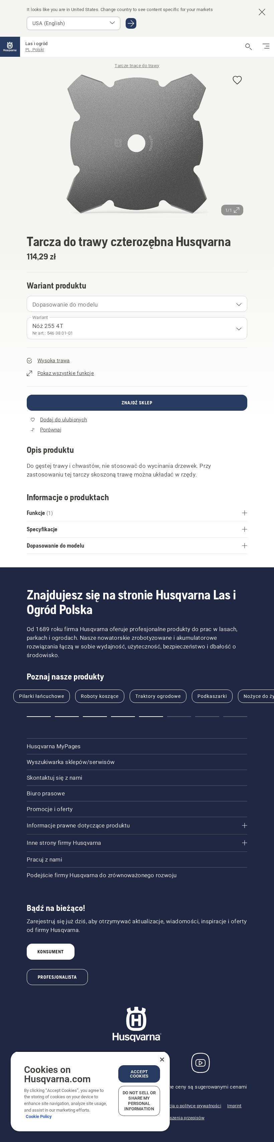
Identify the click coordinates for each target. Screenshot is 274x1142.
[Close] (162, 1059)
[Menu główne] (10, 47)
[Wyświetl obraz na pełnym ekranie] (137, 144)
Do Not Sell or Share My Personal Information (139, 1100)
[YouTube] (200, 1063)
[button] (237, 80)
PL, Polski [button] (34, 49)
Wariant (40, 317)
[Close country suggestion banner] (262, 12)
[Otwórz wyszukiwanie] (249, 47)
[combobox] (137, 304)
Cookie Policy (39, 1116)
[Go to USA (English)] (131, 23)
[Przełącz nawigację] (266, 47)
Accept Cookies (139, 1074)
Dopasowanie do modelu (65, 304)
